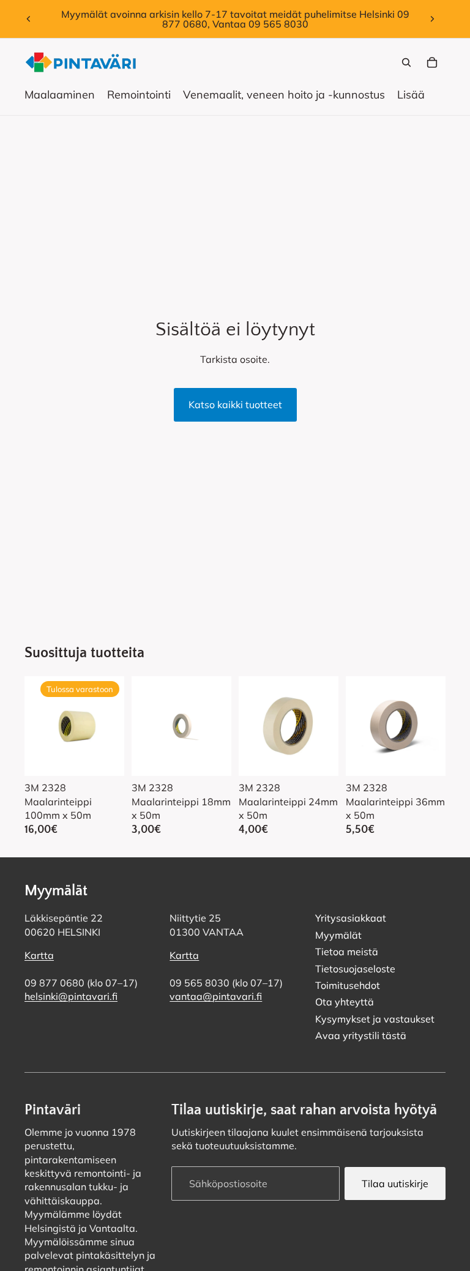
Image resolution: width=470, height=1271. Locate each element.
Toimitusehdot (347, 985)
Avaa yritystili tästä (360, 1035)
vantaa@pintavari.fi (216, 996)
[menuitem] (411, 95)
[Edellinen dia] (28, 19)
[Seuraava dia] (432, 19)
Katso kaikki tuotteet (235, 404)
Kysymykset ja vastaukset (375, 1019)
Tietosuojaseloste (355, 968)
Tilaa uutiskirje (395, 1183)
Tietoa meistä (346, 951)
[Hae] (406, 62)
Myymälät (338, 935)
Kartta (39, 955)
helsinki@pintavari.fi (71, 996)
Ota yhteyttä (344, 1002)
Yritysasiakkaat (350, 918)
